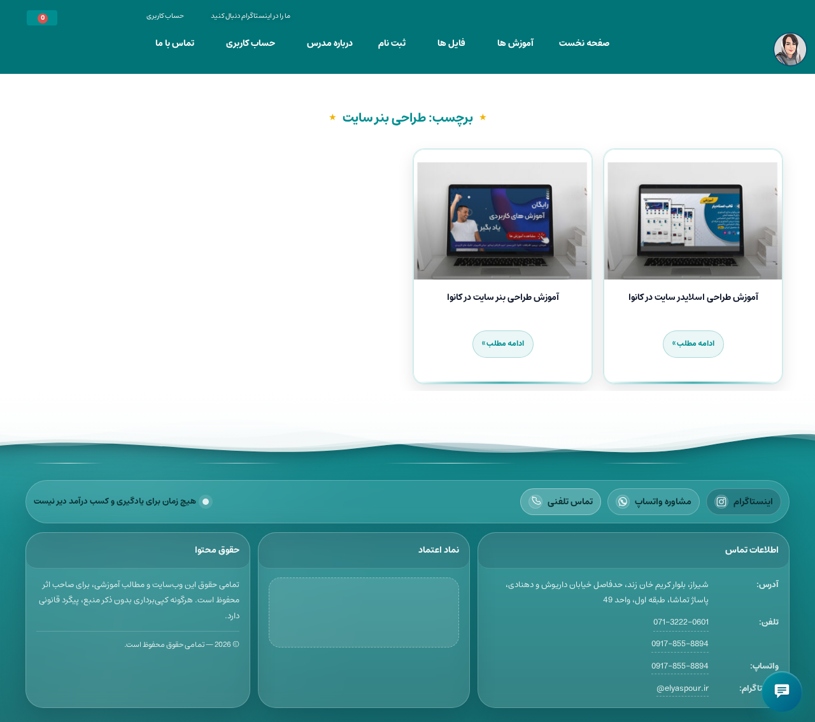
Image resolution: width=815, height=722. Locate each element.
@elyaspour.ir (682, 688)
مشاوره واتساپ (663, 501)
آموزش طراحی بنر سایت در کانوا (503, 297)
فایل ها (451, 43)
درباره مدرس (330, 43)
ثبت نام (392, 43)
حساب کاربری (250, 43)
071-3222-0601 (681, 622)
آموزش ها (515, 43)
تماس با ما (174, 43)
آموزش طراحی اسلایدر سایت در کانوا (693, 297)
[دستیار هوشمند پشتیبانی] (782, 691)
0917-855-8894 (680, 644)
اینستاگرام (753, 501)
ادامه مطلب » (693, 343)
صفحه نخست (584, 43)
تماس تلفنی (570, 501)
